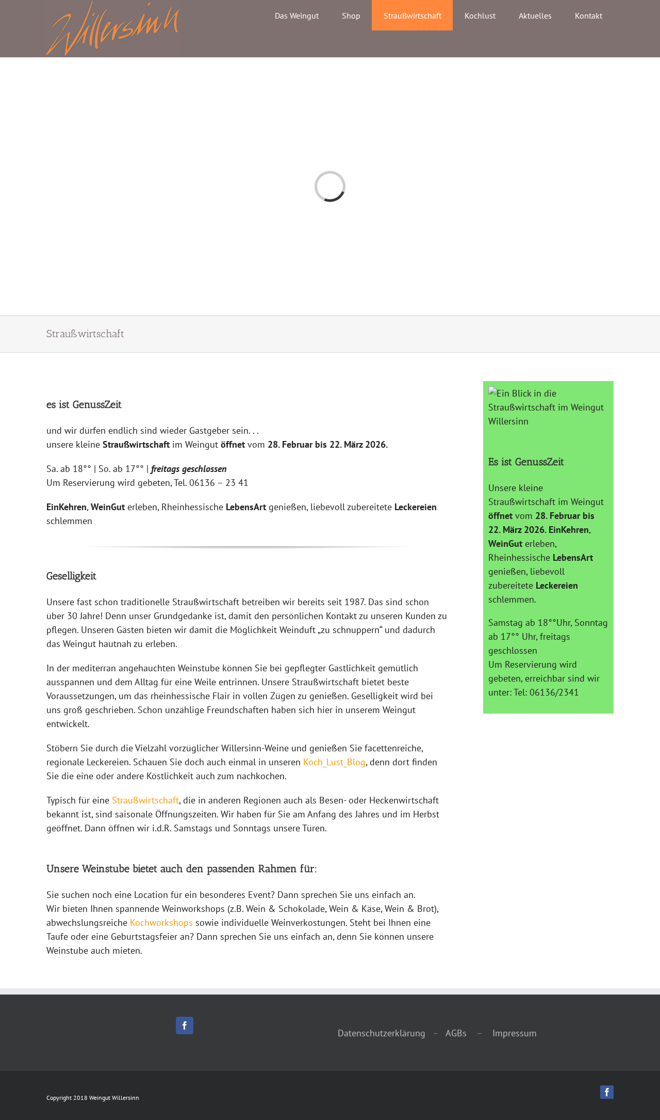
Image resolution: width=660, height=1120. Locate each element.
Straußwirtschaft (145, 800)
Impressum (514, 1033)
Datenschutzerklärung (381, 1033)
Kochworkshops (161, 922)
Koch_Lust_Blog (334, 762)
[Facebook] (184, 1025)
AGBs (455, 1033)
